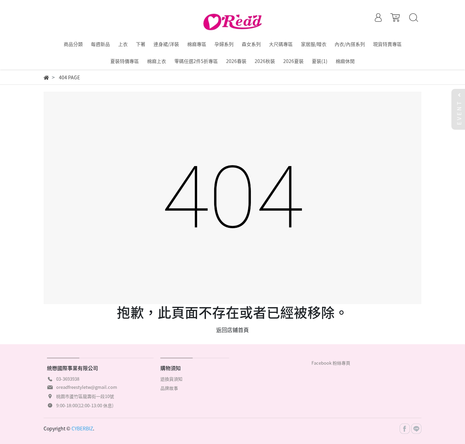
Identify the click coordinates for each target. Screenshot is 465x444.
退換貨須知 (171, 379)
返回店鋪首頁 (232, 330)
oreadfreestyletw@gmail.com (86, 387)
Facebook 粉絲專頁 (330, 363)
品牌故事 (169, 388)
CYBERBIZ (82, 428)
